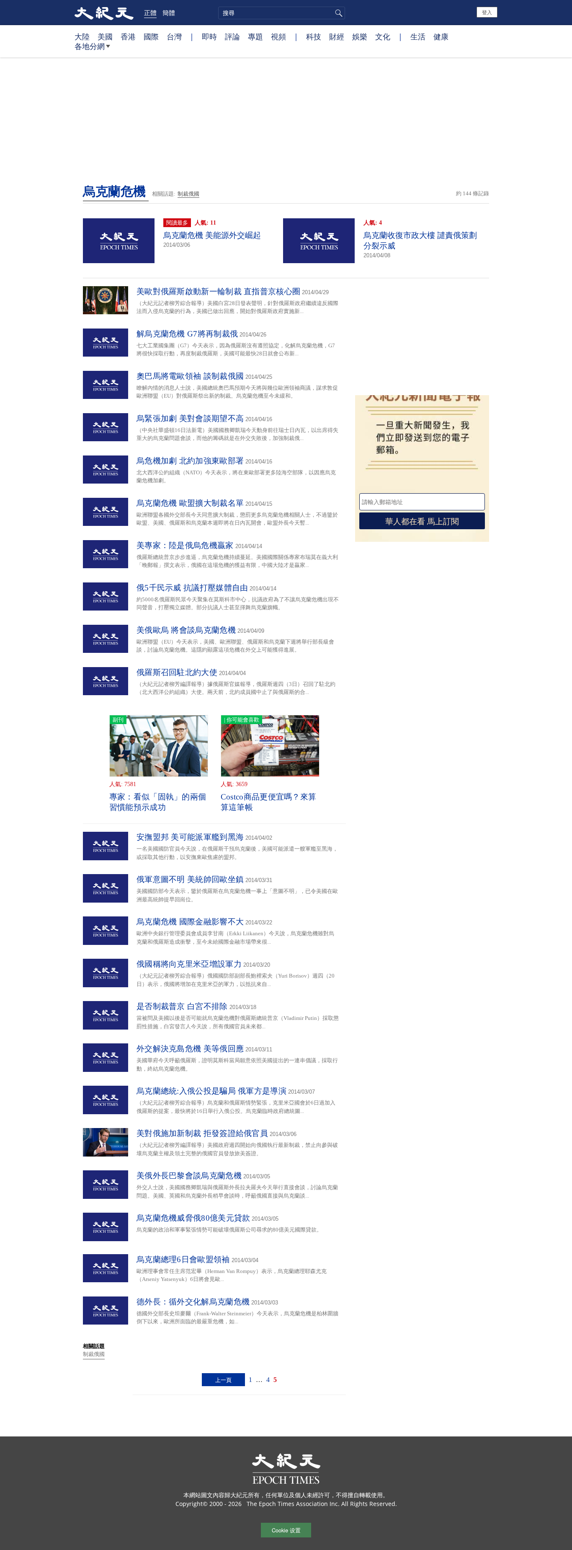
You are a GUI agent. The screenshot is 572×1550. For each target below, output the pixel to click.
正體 (150, 12)
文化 (382, 36)
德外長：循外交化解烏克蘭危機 (193, 1301)
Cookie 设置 (286, 1530)
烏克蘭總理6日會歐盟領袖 (183, 1259)
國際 (151, 36)
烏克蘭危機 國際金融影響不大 (190, 921)
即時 (209, 36)
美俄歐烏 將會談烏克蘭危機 (186, 630)
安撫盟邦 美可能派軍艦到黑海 (190, 837)
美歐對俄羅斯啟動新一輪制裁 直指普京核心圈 (218, 291)
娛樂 (359, 36)
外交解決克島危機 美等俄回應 (190, 1048)
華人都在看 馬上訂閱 (422, 520)
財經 (336, 36)
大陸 (82, 36)
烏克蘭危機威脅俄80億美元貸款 (193, 1218)
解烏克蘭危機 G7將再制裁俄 (187, 333)
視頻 (278, 36)
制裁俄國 (188, 194)
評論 (232, 36)
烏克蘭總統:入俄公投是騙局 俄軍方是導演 (211, 1091)
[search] (281, 13)
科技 (313, 36)
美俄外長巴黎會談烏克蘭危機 (189, 1175)
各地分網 (90, 46)
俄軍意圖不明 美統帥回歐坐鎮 (190, 879)
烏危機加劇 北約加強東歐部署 (190, 460)
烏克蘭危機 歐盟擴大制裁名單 (190, 503)
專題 (255, 36)
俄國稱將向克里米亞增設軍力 (189, 964)
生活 (417, 36)
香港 (128, 36)
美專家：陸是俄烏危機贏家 (185, 545)
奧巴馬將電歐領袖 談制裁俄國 (190, 376)
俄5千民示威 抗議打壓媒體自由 (192, 587)
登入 (487, 12)
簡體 (168, 12)
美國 (105, 36)
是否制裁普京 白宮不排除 (182, 1006)
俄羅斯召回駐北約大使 (177, 672)
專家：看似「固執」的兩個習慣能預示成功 (157, 802)
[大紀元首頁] (104, 12)
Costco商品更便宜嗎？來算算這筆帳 (269, 802)
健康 (440, 36)
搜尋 (337, 13)
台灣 (174, 36)
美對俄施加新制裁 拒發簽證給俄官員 (202, 1133)
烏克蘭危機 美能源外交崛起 (212, 235)
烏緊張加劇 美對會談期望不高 (190, 418)
